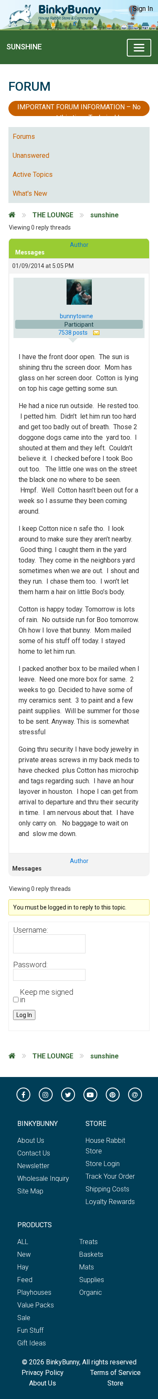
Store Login (103, 1164)
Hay (23, 1267)
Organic (90, 1292)
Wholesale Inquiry (43, 1178)
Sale (23, 1318)
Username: (30, 930)
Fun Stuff (30, 1330)
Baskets (91, 1254)
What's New (30, 193)
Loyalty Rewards (110, 1202)
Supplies (91, 1280)
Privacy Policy (42, 1373)
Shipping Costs (107, 1189)
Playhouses (34, 1292)
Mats (86, 1267)
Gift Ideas (31, 1343)
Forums (24, 137)
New (24, 1254)
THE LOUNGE (52, 215)
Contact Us (33, 1153)
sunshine (24, 46)
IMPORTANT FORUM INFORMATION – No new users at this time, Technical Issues (79, 109)
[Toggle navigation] (139, 48)
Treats (88, 1242)
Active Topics (33, 174)
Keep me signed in (46, 996)
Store (115, 1383)
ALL (22, 1242)
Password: (30, 965)
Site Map (30, 1191)
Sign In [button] (143, 9)
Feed (24, 1280)
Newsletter (33, 1166)
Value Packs (35, 1305)
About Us (30, 1141)
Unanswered (31, 156)
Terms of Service (115, 1373)
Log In (24, 1015)
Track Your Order (110, 1176)
